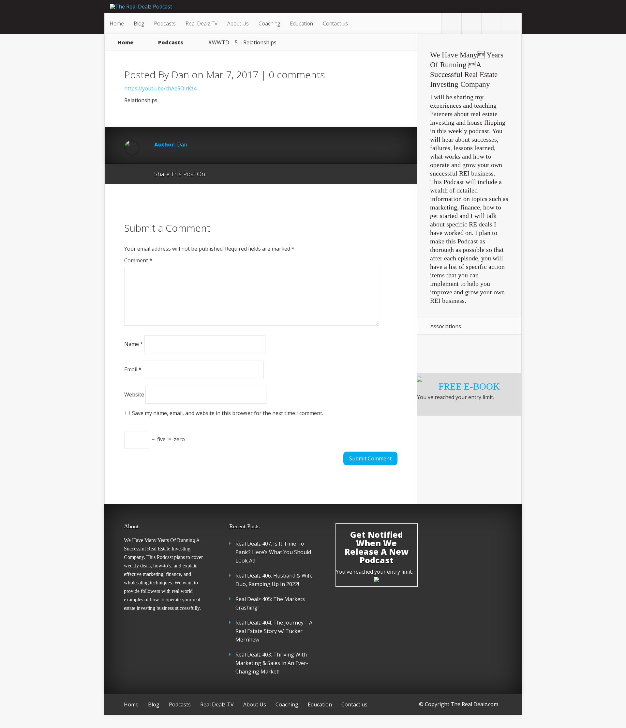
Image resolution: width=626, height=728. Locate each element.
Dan (180, 74)
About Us (238, 23)
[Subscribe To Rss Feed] (491, 23)
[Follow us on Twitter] (451, 23)
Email (133, 369)
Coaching (269, 23)
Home (117, 23)
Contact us (335, 23)
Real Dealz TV (201, 23)
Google (217, 174)
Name (133, 344)
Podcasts (165, 23)
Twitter (241, 174)
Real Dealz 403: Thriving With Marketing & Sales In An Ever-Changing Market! (271, 663)
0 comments (297, 74)
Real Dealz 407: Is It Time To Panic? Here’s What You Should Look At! (273, 552)
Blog (139, 23)
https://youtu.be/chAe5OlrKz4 (160, 88)
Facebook (229, 174)
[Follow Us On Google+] (511, 23)
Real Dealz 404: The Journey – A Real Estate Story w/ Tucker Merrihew (273, 631)
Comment (138, 260)
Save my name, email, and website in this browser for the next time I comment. (227, 413)
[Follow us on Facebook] (471, 23)
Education (301, 23)
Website (134, 394)
